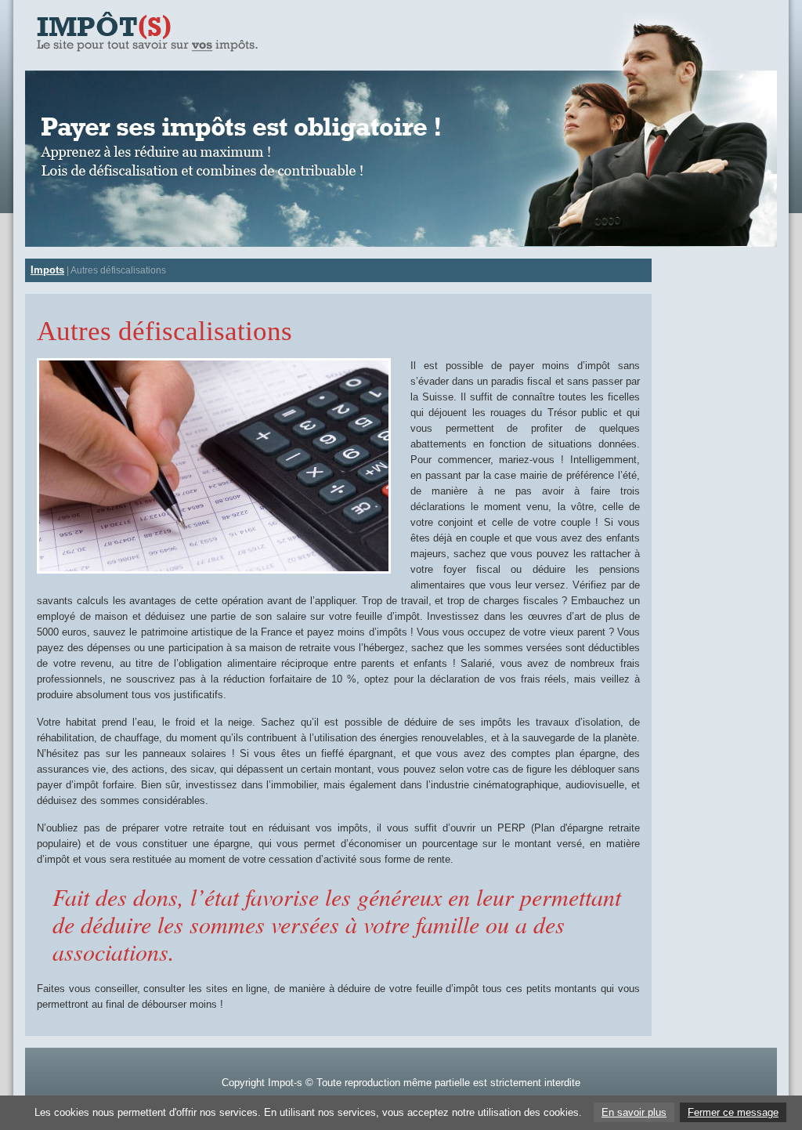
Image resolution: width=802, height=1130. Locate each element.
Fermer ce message (733, 1112)
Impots (47, 270)
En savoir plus (634, 1112)
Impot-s (285, 1082)
